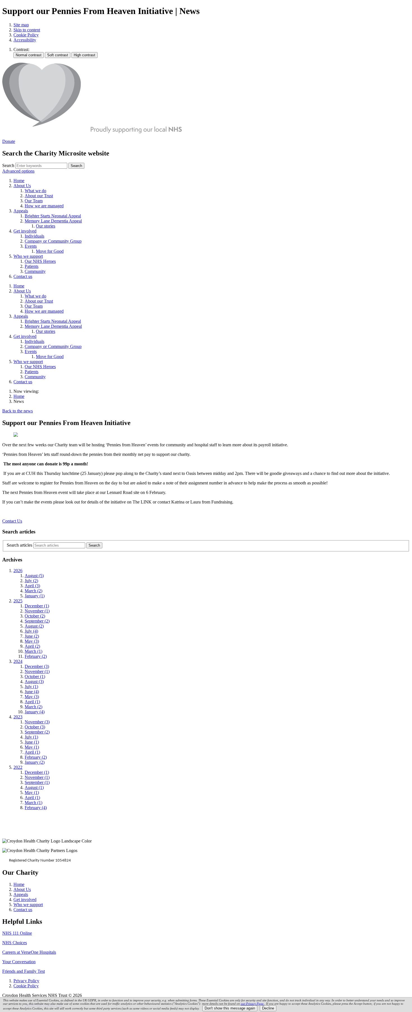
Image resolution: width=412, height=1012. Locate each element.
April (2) (32, 646)
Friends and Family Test (23, 971)
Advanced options (18, 171)
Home (18, 396)
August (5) (34, 575)
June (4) (32, 691)
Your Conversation (19, 961)
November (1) (37, 611)
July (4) (31, 631)
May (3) (32, 641)
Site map (21, 24)
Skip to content (26, 29)
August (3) (34, 681)
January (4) (35, 711)
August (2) (34, 626)
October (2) (35, 616)
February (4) (36, 807)
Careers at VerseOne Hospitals (29, 952)
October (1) (35, 676)
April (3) (32, 585)
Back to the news (17, 410)
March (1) (33, 651)
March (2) (33, 590)
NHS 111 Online (17, 933)
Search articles (19, 545)
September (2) (37, 621)
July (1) (31, 686)
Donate (8, 141)
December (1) (37, 606)
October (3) (35, 727)
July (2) (31, 580)
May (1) (32, 747)
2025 (17, 600)
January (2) (35, 762)
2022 (17, 767)
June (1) (32, 742)
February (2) (36, 656)
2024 (17, 661)
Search (8, 165)
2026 (17, 570)
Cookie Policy (26, 35)
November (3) (37, 721)
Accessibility (24, 40)
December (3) (37, 666)
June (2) (32, 636)
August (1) (34, 787)
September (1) (37, 782)
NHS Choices (14, 942)
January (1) (35, 595)
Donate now (20, 829)
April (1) (32, 701)
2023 (17, 716)
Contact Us (12, 521)
